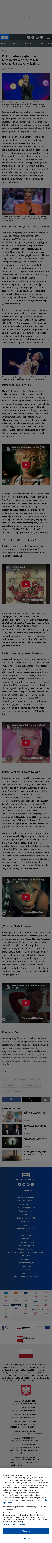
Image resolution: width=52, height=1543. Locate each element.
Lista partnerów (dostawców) (14, 1524)
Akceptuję (26, 1531)
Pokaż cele (26, 1538)
